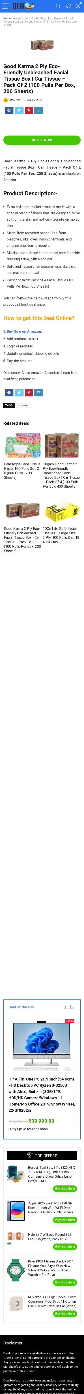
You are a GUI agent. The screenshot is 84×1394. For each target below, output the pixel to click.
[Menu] (5, 6)
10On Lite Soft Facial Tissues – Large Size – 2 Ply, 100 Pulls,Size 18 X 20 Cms (61, 535)
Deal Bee (14, 100)
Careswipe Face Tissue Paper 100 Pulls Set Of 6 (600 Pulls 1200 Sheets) (22, 471)
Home (7, 18)
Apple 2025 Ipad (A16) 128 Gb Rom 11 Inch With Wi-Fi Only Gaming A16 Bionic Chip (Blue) (50, 1207)
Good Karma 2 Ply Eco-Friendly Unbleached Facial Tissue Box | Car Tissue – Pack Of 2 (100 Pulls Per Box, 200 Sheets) (22, 540)
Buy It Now (42, 140)
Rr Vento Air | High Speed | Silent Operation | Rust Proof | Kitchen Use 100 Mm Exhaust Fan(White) (52, 1301)
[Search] (58, 6)
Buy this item (65, 1188)
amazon (23, 405)
